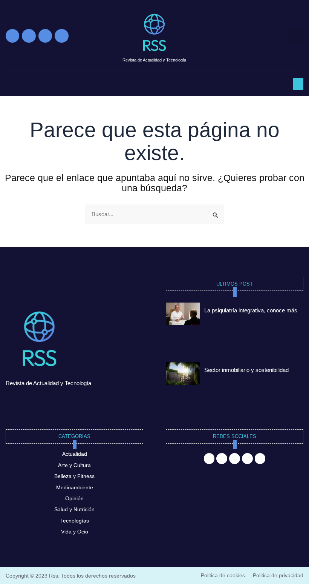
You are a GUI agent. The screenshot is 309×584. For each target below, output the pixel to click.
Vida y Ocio (74, 532)
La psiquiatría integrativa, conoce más (250, 310)
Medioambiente (74, 487)
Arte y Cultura (74, 465)
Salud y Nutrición (74, 509)
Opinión (74, 498)
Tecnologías (74, 521)
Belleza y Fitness (74, 476)
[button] (295, 36)
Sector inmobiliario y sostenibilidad (246, 370)
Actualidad (74, 454)
